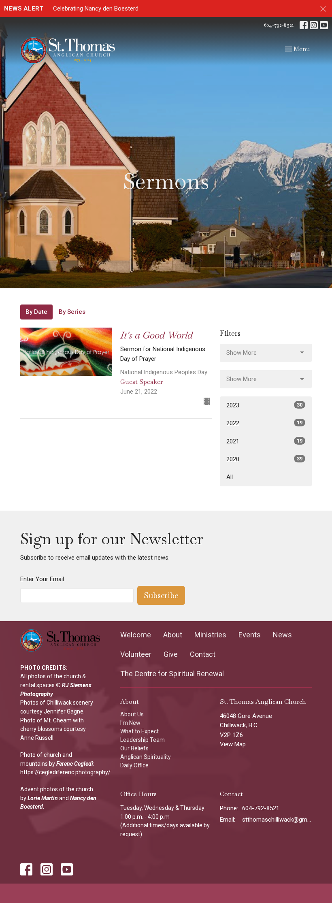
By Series (72, 311)
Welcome (135, 634)
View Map (233, 744)
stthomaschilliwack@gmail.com (277, 819)
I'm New (130, 723)
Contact (202, 654)
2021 (264, 441)
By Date (36, 311)
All (229, 477)
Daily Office (134, 765)
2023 (264, 405)
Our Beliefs (134, 748)
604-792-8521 (279, 24)
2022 (264, 423)
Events (249, 634)
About (172, 634)
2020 (264, 459)
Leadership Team (142, 740)
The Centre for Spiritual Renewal (172, 673)
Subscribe (161, 595)
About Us (132, 714)
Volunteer (135, 654)
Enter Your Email (42, 579)
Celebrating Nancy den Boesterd (95, 8)
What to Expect (139, 731)
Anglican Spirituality (145, 757)
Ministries (210, 634)
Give (171, 654)
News (282, 634)
